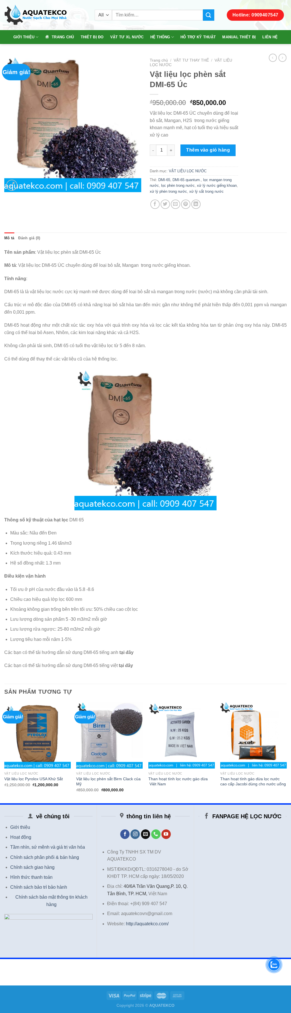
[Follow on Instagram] (135, 834)
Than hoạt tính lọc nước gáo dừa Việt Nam (178, 782)
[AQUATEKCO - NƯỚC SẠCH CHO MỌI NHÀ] (45, 15)
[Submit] (208, 14)
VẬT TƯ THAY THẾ (191, 60)
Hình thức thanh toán (31, 877)
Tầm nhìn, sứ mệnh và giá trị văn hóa (47, 847)
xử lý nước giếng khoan (217, 185)
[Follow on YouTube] (166, 834)
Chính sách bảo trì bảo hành (38, 887)
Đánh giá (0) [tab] (29, 238)
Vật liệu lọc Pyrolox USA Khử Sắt (33, 779)
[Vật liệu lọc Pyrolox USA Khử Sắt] (37, 735)
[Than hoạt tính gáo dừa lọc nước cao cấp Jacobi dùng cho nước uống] (253, 735)
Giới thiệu (20, 827)
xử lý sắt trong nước (206, 191)
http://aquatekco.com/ (147, 923)
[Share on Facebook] (155, 204)
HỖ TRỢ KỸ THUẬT (198, 37)
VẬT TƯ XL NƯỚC (127, 37)
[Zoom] (11, 185)
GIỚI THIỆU (24, 37)
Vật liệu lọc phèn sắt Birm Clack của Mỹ (108, 782)
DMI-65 (164, 180)
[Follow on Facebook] (125, 834)
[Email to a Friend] (175, 204)
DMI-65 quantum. (186, 180)
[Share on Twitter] (165, 204)
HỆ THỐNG (160, 37)
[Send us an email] (145, 834)
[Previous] (4, 752)
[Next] (286, 752)
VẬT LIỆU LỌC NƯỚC (188, 171)
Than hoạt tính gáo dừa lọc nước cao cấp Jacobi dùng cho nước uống (253, 782)
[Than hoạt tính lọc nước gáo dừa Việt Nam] (181, 735)
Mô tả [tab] (9, 238)
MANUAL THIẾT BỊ (239, 37)
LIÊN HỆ (270, 37)
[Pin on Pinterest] (185, 204)
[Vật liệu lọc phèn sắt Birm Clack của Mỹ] (109, 735)
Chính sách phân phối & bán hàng (44, 857)
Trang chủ (159, 60)
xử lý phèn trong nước (168, 191)
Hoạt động (20, 837)
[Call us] (156, 834)
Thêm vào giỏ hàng (208, 150)
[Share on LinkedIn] (196, 204)
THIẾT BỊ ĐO (92, 37)
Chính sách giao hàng (32, 867)
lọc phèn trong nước (178, 185)
